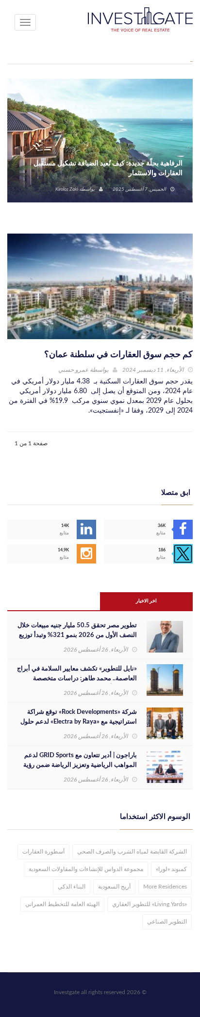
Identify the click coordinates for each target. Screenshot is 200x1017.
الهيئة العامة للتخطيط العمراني (62, 904)
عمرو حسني (73, 370)
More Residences (165, 887)
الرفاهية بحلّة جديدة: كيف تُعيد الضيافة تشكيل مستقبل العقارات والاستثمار (108, 168)
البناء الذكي (71, 887)
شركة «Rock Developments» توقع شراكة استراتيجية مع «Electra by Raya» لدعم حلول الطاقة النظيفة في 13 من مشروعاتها (78, 722)
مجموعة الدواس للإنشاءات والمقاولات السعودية (86, 869)
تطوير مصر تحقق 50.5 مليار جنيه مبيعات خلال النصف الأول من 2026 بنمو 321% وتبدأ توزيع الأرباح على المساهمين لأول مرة (77, 635)
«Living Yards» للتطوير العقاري (149, 904)
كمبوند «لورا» (171, 869)
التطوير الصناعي (167, 922)
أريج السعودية (114, 887)
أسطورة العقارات (43, 851)
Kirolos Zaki (66, 189)
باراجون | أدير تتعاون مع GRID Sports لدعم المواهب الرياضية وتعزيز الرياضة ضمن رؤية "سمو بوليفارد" (80, 765)
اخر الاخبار (146, 601)
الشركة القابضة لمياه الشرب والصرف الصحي (132, 851)
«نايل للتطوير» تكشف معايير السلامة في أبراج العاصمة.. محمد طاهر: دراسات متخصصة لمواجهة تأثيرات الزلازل (77, 678)
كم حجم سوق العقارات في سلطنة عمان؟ (118, 354)
